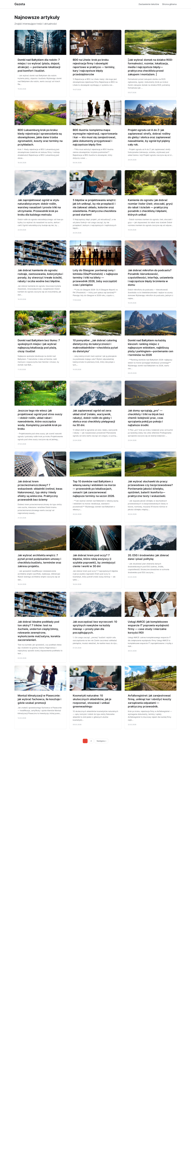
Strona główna (169, 4)
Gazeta (19, 4)
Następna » (101, 741)
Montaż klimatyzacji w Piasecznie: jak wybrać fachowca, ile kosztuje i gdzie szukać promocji (39, 699)
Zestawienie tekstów (149, 4)
